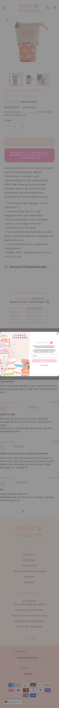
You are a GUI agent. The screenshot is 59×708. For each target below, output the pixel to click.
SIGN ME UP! (44, 361)
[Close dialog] (57, 333)
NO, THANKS (44, 365)
